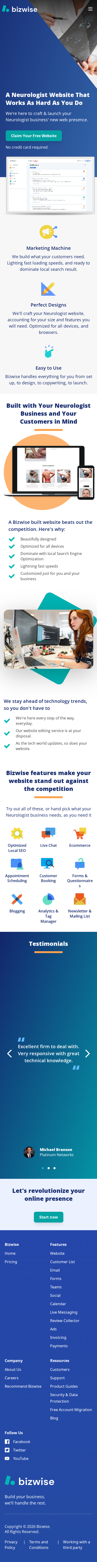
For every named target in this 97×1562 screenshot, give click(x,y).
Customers (60, 1369)
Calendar (58, 1303)
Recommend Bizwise (23, 1386)
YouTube (20, 1458)
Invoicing (58, 1337)
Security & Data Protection (64, 1398)
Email (55, 1270)
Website (57, 1253)
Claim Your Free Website (34, 135)
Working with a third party (76, 1544)
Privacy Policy (11, 1544)
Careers (12, 1377)
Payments (59, 1345)
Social (55, 1295)
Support (57, 1377)
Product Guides (64, 1386)
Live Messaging (63, 1312)
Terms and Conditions (38, 1544)
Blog (54, 1418)
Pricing (11, 1261)
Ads (53, 1329)
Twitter (19, 1450)
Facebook (21, 1441)
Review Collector (65, 1320)
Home (10, 1253)
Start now (48, 1217)
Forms (55, 1278)
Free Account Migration (71, 1409)
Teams (56, 1287)
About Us (13, 1369)
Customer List (62, 1261)
